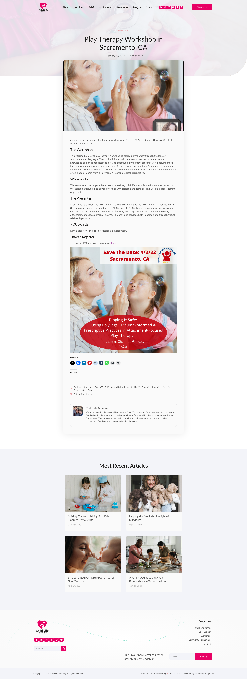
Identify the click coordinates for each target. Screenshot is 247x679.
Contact (150, 7)
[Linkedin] (173, 7)
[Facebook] (161, 7)
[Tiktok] (177, 7)
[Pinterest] (181, 7)
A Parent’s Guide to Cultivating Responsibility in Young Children (147, 579)
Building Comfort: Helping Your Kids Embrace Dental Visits (88, 518)
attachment (88, 387)
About (66, 7)
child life (137, 387)
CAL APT (99, 387)
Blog (135, 7)
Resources (122, 7)
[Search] (63, 648)
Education (146, 387)
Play (164, 387)
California (109, 387)
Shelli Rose (87, 390)
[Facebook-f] (36, 640)
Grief (91, 7)
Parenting (156, 387)
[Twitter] (165, 7)
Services (79, 7)
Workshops (105, 7)
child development (123, 387)
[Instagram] (169, 7)
